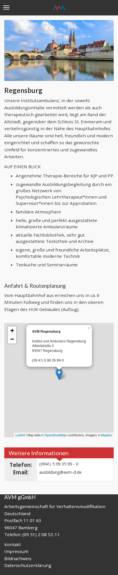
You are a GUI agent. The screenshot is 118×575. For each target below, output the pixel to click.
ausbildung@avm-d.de (60, 472)
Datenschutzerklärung (27, 565)
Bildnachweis (18, 558)
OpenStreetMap (55, 435)
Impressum (16, 551)
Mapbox (106, 435)
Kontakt (12, 544)
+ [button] (12, 330)
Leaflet (20, 435)
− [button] (12, 339)
